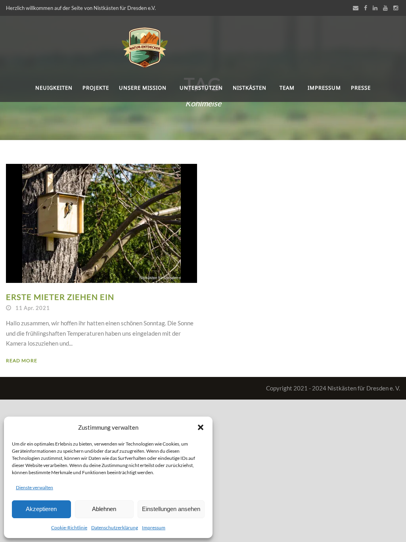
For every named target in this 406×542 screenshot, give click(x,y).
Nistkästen (249, 87)
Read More (21, 360)
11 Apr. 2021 (32, 308)
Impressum (153, 527)
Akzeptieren (41, 508)
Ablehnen (104, 508)
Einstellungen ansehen (171, 508)
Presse (361, 87)
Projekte (95, 87)
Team (287, 87)
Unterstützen (201, 87)
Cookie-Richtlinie (69, 527)
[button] (201, 427)
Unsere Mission (143, 87)
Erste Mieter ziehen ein (60, 297)
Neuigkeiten (54, 87)
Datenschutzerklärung (114, 527)
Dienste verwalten (34, 487)
